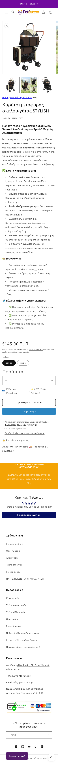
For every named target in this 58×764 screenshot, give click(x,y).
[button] (6, 12)
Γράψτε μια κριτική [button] (29, 515)
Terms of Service (14, 564)
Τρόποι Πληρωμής (16, 612)
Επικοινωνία (12, 598)
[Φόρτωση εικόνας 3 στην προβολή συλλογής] (47, 85)
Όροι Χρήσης (13, 550)
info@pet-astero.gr (23, 682)
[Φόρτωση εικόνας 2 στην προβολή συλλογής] (29, 85)
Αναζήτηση (12, 557)
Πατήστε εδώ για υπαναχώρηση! (23, 647)
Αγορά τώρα (29, 411)
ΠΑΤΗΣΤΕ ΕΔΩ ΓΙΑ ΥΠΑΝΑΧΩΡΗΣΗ (25, 578)
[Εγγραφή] (48, 735)
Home (5, 97)
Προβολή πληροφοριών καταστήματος (24, 433)
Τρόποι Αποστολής (16, 605)
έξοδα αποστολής (36, 349)
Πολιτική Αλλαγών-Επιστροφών (22, 633)
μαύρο (9, 362)
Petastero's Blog (14, 543)
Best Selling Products (21, 97)
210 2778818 (25, 675)
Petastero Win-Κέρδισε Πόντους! (22, 640)
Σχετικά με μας (13, 626)
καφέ (23, 362)
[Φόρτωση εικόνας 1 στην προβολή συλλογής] (11, 85)
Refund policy (13, 571)
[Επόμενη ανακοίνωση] (52, 4)
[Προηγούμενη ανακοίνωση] (5, 4)
